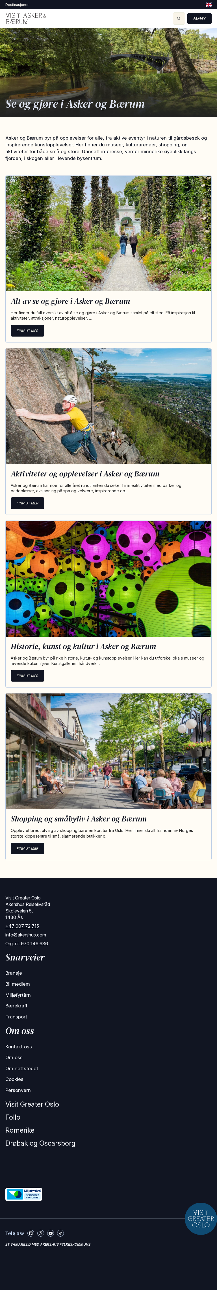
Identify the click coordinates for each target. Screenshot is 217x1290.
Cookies (14, 1079)
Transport (16, 1017)
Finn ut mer (27, 331)
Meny (199, 18)
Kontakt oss (18, 1047)
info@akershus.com (25, 935)
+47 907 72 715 (22, 926)
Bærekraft (16, 1006)
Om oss (14, 1057)
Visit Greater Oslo (32, 1104)
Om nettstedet (21, 1068)
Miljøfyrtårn (18, 995)
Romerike (19, 1130)
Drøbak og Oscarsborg (40, 1143)
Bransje (13, 973)
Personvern (18, 1090)
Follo (12, 1117)
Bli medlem (17, 984)
